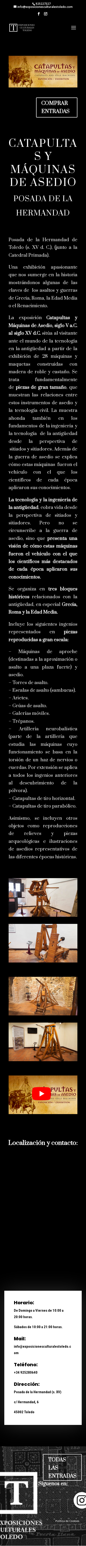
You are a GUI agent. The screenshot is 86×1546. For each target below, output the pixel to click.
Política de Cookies (67, 1521)
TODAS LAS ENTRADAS (62, 1468)
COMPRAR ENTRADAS (55, 107)
